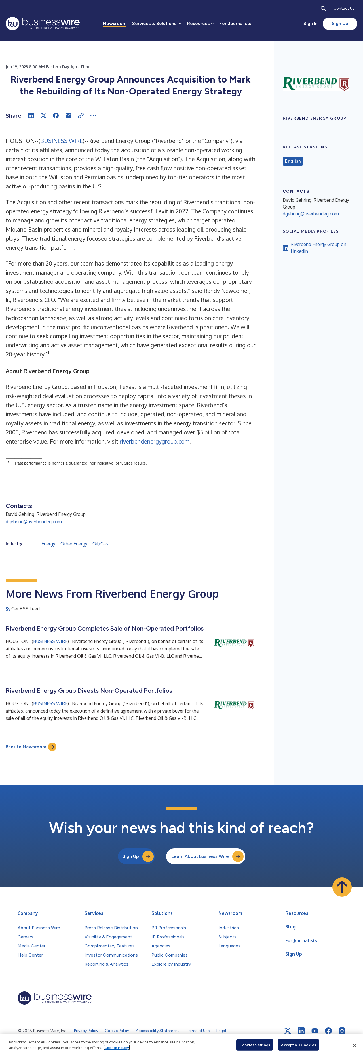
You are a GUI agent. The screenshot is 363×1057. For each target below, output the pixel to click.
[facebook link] (328, 1030)
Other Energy (73, 544)
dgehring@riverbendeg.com (34, 521)
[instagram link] (342, 1030)
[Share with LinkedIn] (30, 115)
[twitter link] (287, 1031)
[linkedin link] (301, 1030)
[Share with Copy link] (80, 115)
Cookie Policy (116, 1047)
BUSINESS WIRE (61, 140)
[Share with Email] (68, 115)
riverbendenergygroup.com (154, 441)
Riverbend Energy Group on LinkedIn (318, 247)
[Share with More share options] (93, 115)
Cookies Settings (254, 1045)
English (293, 161)
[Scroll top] (342, 887)
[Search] (323, 8)
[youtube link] (314, 1031)
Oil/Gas (100, 544)
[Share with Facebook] (55, 115)
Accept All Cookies (298, 1045)
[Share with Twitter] (43, 115)
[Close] (354, 1045)
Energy (48, 544)
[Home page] (43, 23)
